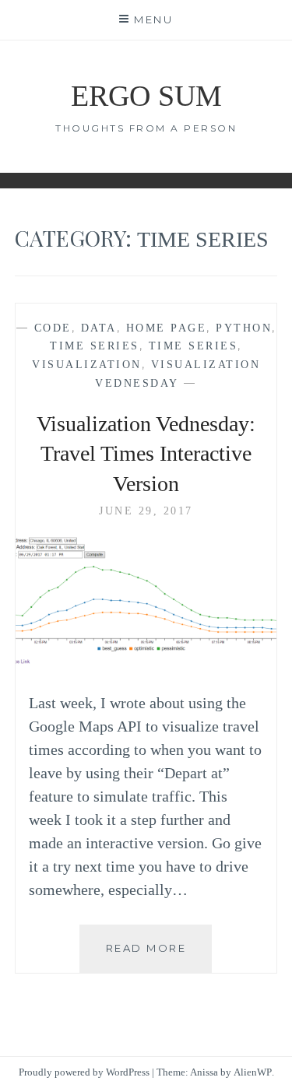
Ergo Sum (146, 95)
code (53, 328)
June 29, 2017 (146, 511)
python (244, 328)
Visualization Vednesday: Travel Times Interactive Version (146, 454)
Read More (159, 957)
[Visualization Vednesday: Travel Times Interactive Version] (146, 662)
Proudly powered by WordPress (84, 1072)
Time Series (94, 346)
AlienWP (253, 1072)
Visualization (87, 364)
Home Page (166, 328)
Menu (153, 19)
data (99, 328)
